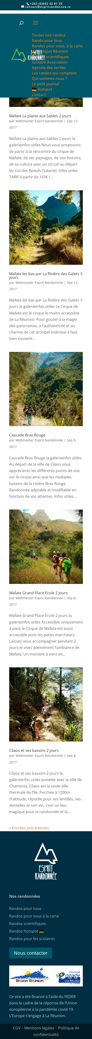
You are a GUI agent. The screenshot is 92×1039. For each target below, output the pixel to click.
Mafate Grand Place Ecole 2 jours (38, 592)
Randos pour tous (25, 908)
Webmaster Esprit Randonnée (39, 121)
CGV (17, 1028)
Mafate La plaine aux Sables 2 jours (40, 115)
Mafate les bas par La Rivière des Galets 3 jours (45, 275)
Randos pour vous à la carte (34, 916)
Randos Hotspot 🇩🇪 (26, 931)
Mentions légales (39, 1028)
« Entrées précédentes (29, 828)
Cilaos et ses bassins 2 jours (34, 750)
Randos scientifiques (27, 923)
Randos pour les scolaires (32, 938)
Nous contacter (30, 953)
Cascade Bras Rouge (27, 435)
